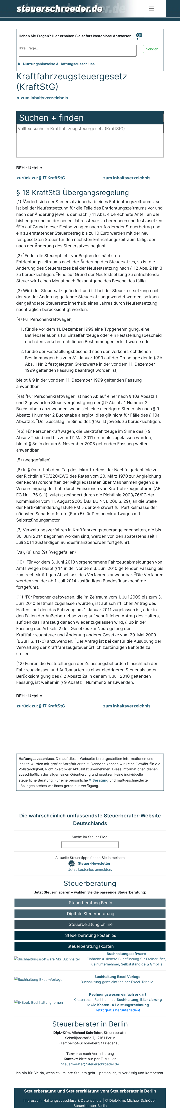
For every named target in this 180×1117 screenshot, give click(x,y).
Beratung (100, 780)
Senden (152, 49)
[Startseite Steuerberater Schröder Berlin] (80, 8)
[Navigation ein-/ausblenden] (152, 8)
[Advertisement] (90, 146)
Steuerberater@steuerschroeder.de (90, 1064)
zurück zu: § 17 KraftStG (40, 177)
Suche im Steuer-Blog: (90, 837)
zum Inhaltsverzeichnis (44, 97)
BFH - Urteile (29, 167)
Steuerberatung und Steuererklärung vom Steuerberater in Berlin (90, 1091)
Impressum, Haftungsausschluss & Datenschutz (62, 1100)
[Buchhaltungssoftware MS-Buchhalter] (47, 958)
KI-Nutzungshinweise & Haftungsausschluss (56, 64)
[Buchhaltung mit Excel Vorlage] (38, 979)
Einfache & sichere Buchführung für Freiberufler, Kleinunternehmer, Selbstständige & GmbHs (126, 958)
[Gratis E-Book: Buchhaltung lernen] (38, 1002)
